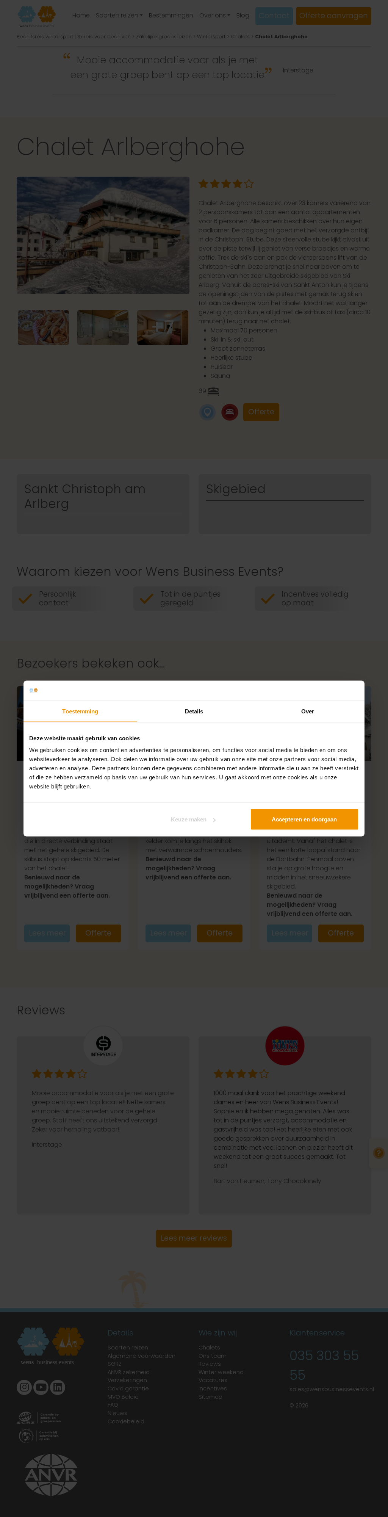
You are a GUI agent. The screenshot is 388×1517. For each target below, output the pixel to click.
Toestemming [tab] (80, 711)
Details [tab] (194, 711)
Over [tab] (307, 711)
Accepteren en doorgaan (304, 819)
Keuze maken (189, 819)
